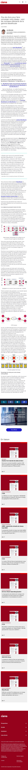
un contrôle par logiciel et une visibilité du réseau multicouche (13, 63)
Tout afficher (14, 429)
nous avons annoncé (15, 66)
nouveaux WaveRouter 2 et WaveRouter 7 (13, 101)
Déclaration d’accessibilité (19, 761)
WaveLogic (7, 63)
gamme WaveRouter (21, 120)
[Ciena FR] (4, 715)
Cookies (2, 760)
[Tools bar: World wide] (23, 2)
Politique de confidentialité (4, 757)
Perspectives (4, 723)
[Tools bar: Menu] (25, 2)
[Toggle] (26, 723)
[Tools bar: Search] (20, 2)
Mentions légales (20, 756)
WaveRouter (19, 181)
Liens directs (4, 735)
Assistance (4, 731)
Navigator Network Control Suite (9, 196)
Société (3, 727)
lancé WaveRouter (17, 47)
